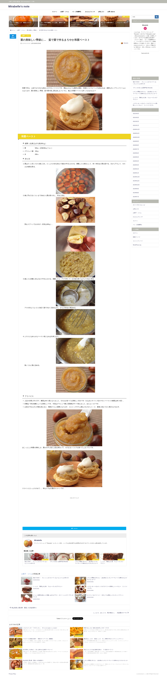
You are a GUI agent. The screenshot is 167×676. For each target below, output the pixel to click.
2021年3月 (136, 117)
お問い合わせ (111, 11)
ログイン (135, 233)
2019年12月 (136, 176)
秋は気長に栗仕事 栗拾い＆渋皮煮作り (24, 607)
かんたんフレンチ (90, 11)
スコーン (54, 11)
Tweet (13, 37)
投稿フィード (136, 237)
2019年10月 (136, 184)
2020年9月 (136, 141)
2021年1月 (136, 125)
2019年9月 (136, 188)
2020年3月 (136, 165)
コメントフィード (138, 240)
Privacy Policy (12, 673)
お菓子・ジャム (64, 11)
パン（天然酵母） (77, 11)
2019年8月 (136, 192)
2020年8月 (136, 145)
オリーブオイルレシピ (139, 205)
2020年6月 (136, 153)
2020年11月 (136, 133)
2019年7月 (136, 196)
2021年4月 (136, 113)
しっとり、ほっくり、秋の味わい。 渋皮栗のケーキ (110, 612)
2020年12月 (136, 129)
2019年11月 (136, 180)
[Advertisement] (48, 512)
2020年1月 (136, 173)
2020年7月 (136, 149)
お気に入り (101, 11)
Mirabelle (126, 43)
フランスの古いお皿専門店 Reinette (142, 87)
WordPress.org (137, 244)
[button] (10, 21)
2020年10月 (136, 137)
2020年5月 (136, 157)
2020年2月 (136, 169)
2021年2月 (136, 121)
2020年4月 (136, 161)
